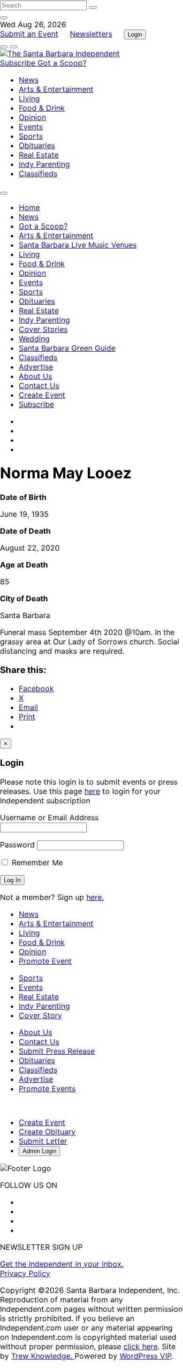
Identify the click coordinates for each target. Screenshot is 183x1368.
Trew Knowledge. (43, 1355)
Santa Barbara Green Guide (67, 348)
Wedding (34, 338)
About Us (35, 376)
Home (29, 207)
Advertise (36, 366)
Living (29, 98)
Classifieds (38, 173)
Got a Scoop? (62, 63)
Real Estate (39, 154)
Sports (31, 136)
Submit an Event (29, 33)
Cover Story (40, 1015)
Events (31, 126)
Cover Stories (43, 329)
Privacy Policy (25, 1273)
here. (95, 897)
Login (135, 34)
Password (17, 844)
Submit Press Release (57, 1051)
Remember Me (36, 862)
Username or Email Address (49, 817)
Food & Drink (42, 108)
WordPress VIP (145, 1355)
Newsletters (91, 33)
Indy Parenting (44, 164)
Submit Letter (43, 1141)
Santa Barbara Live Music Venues (78, 244)
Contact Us (39, 385)
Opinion (32, 117)
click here (140, 1346)
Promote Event (45, 961)
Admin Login (39, 1151)
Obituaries (37, 145)
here (92, 791)
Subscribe (19, 63)
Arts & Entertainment (56, 89)
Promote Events (47, 1088)
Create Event (42, 395)
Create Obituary (47, 1131)
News (28, 79)
